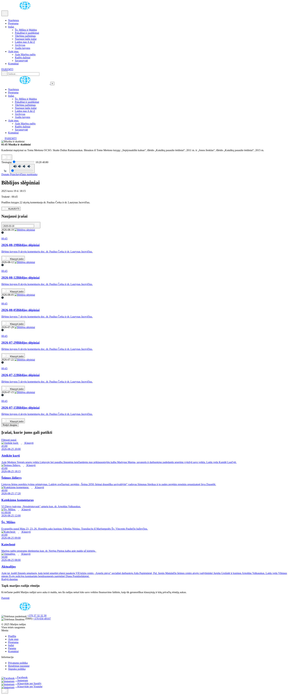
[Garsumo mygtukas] (22, 168)
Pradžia (12, 636)
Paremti (5, 598)
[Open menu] (4, 13)
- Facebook (21, 677)
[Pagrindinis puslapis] (25, 8)
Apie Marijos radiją (25, 54)
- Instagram (21, 680)
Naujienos (13, 20)
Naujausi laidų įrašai (25, 38)
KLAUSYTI (13, 209)
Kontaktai (13, 63)
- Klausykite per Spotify (28, 683)
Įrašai (11, 26)
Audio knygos (22, 48)
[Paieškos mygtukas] (4, 73)
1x (5, 171)
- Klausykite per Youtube (28, 686)
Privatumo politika (18, 662)
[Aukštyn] (4, 691)
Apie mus (13, 51)
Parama (12, 648)
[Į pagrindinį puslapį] (25, 83)
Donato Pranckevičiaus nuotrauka (19, 174)
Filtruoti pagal (9, 439)
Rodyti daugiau (10, 425)
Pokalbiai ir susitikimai (27, 32)
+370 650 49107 (42, 618)
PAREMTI (7, 69)
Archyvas (20, 45)
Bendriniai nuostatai (18, 665)
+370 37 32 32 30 (36, 615)
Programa (13, 23)
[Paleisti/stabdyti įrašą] (6, 157)
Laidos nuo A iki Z (25, 42)
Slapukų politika (17, 668)
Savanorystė (21, 60)
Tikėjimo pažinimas (25, 35)
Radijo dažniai (22, 57)
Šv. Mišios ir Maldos (26, 29)
